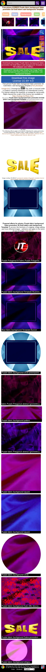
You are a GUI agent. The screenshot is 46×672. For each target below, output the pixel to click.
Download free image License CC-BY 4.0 (23, 79)
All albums (19, 669)
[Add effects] (41, 54)
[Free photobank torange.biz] (3, 3)
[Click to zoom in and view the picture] (41, 32)
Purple (5, 14)
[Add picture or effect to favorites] (4, 32)
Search (37, 3)
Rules (13, 669)
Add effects (29, 231)
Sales (37, 14)
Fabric (14, 14)
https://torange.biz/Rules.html (22, 96)
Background (26, 14)
